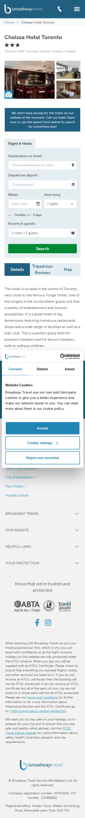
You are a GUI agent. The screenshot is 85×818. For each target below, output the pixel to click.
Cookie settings (40, 443)
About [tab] (70, 369)
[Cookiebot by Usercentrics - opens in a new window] (60, 356)
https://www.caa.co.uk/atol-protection (38, 711)
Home (9, 22)
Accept (42, 428)
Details (17, 269)
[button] (76, 9)
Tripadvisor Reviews (42, 269)
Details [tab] (42, 369)
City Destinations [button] (19, 477)
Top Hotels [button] (14, 486)
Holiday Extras (17, 495)
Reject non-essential (42, 457)
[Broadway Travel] (24, 9)
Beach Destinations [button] (21, 468)
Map (68, 269)
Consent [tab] (15, 369)
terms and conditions (42, 697)
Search (42, 248)
